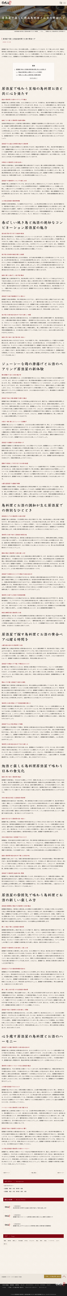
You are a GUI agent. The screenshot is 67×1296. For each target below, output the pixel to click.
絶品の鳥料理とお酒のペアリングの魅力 (30, 72)
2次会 (45, 1240)
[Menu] (64, 3)
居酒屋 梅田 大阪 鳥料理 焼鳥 (13, 1188)
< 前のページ (6, 1172)
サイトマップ (42, 1287)
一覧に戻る (33, 1172)
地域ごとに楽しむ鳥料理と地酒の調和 (29, 75)
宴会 (37, 1240)
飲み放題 (21, 1240)
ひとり (57, 1240)
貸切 (41, 1240)
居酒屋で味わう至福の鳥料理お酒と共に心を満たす (31, 69)
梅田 (5, 1240)
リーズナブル (51, 1240)
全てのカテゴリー (9, 1185)
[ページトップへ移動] (64, 1276)
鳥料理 (9, 1240)
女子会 (26, 1240)
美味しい (15, 1240)
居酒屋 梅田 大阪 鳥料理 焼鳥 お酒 (15, 1191)
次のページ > (60, 1172)
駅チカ (5, 1244)
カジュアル (31, 1240)
